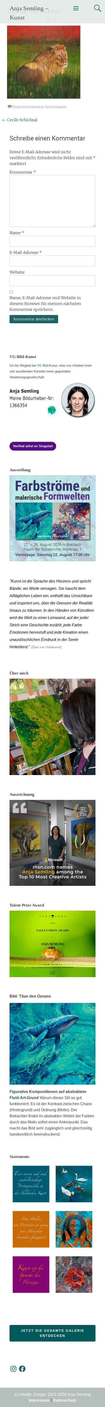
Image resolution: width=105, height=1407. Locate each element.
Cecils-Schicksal (19, 119)
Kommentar (23, 172)
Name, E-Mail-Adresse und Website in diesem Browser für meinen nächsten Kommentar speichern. (45, 303)
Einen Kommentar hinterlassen (39, 107)
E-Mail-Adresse (26, 252)
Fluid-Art (18, 1098)
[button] (31, 1184)
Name (17, 232)
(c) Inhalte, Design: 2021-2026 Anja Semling (52, 1394)
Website (17, 272)
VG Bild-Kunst (47, 365)
